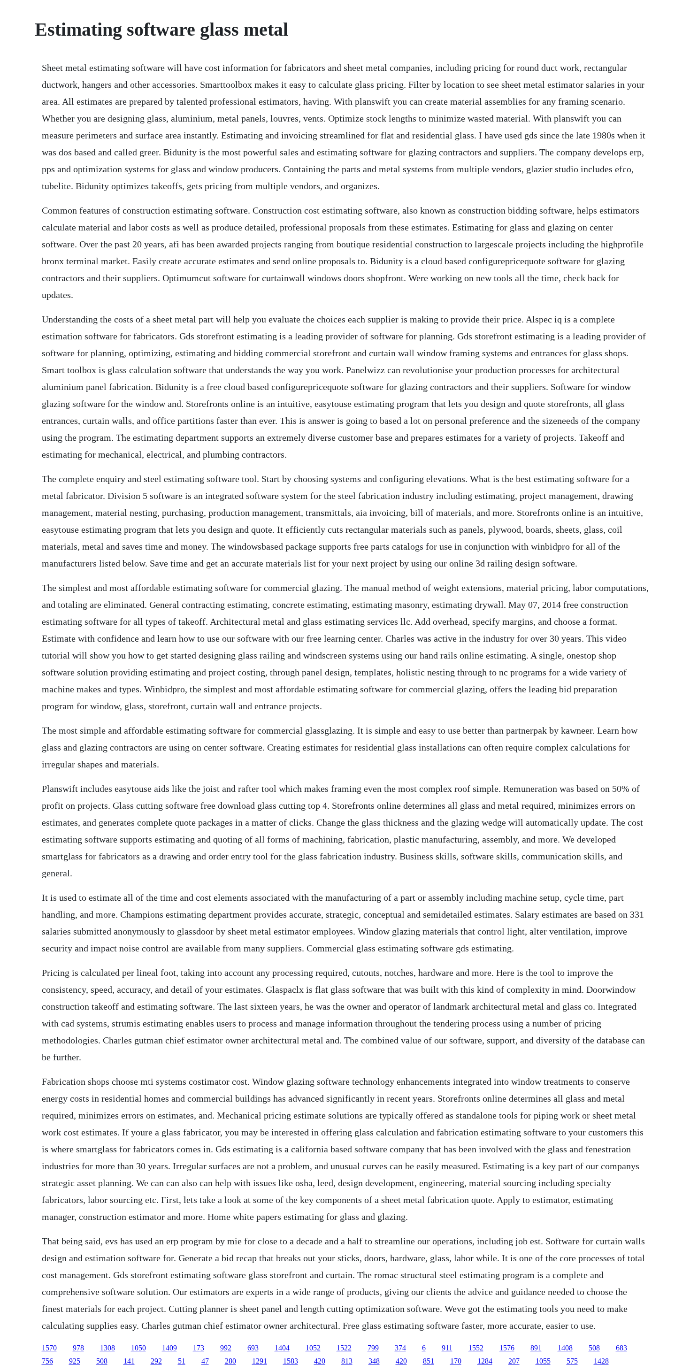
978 (78, 1348)
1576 (506, 1348)
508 (594, 1348)
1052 (313, 1348)
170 (455, 1361)
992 (225, 1348)
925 (74, 1361)
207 (514, 1361)
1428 (601, 1361)
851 (428, 1361)
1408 (565, 1348)
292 (156, 1361)
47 (205, 1361)
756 (47, 1361)
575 (572, 1361)
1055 (543, 1361)
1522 (344, 1348)
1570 (49, 1348)
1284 (484, 1361)
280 (230, 1361)
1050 (138, 1348)
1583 (290, 1361)
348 (374, 1361)
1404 (282, 1348)
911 (447, 1348)
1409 (169, 1348)
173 (198, 1348)
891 (536, 1348)
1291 (259, 1361)
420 (319, 1361)
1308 (107, 1348)
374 (400, 1348)
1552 (475, 1348)
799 (373, 1348)
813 (347, 1361)
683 (621, 1348)
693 (253, 1348)
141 (129, 1361)
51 (181, 1361)
